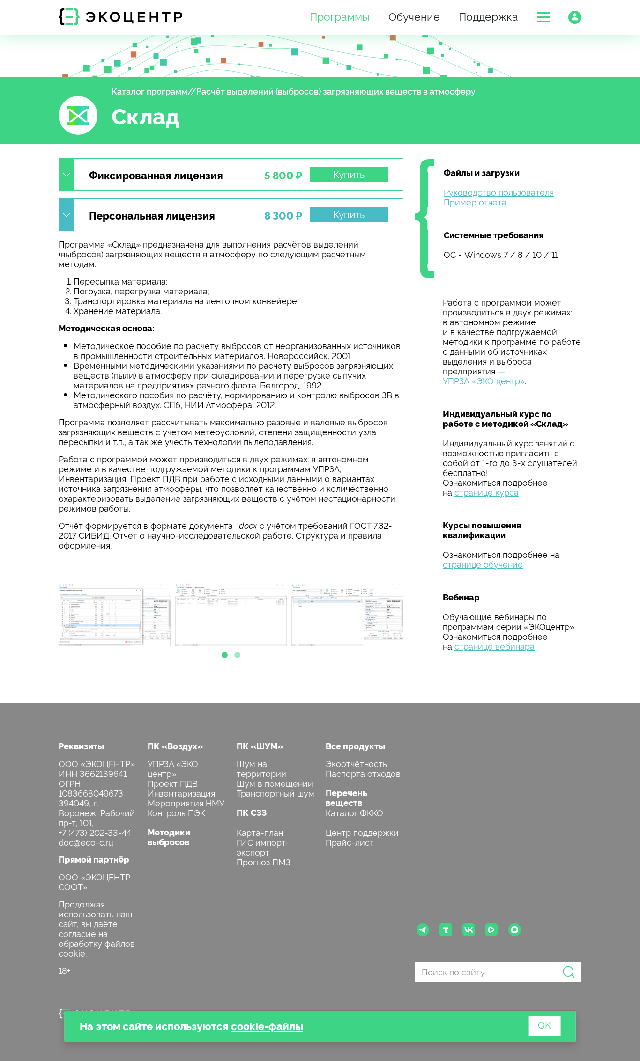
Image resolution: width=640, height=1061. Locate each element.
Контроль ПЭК (176, 812)
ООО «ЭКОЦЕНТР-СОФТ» (96, 881)
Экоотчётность (356, 763)
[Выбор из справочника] (115, 615)
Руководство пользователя (499, 192)
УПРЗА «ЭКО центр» (484, 380)
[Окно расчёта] (347, 615)
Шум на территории (261, 768)
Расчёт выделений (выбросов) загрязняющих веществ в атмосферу (336, 90)
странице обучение (483, 564)
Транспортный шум (275, 792)
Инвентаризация (181, 792)
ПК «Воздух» (175, 746)
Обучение (414, 15)
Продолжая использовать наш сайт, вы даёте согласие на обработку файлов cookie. (97, 928)
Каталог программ (149, 90)
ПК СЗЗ (252, 812)
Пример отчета (475, 201)
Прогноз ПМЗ (263, 861)
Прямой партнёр (94, 859)
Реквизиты (81, 746)
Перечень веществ (346, 797)
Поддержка (488, 15)
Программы (340, 15)
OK (544, 1024)
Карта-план (260, 832)
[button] (543, 17)
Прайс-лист (350, 842)
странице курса (486, 492)
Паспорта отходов (363, 773)
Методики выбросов (169, 837)
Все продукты (355, 746)
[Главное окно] (231, 615)
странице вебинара (494, 645)
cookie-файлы (267, 1025)
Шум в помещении (275, 783)
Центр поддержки (362, 832)
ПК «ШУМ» (260, 746)
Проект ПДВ (173, 783)
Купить (349, 173)
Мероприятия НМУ (186, 802)
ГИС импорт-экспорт (263, 846)
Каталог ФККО (354, 812)
